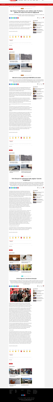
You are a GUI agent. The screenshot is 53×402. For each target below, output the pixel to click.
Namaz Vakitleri (35, 393)
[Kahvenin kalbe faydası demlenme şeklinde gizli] (14, 258)
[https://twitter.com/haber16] (23, 395)
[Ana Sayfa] (9, 6)
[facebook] (9, 18)
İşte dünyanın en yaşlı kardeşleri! (14, 271)
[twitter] (11, 18)
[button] (6, 4)
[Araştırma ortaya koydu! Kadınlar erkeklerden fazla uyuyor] (26, 258)
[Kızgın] (21, 35)
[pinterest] (18, 18)
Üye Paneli (50, 4)
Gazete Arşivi (28, 393)
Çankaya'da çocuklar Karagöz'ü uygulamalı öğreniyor (14, 376)
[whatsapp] (13, 18)
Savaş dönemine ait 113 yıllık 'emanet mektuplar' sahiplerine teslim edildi (14, 61)
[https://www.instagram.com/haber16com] (24, 395)
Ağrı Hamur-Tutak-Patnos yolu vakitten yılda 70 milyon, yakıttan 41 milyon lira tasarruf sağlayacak (25, 6)
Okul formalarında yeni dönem (25, 375)
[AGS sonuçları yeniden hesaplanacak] (14, 381)
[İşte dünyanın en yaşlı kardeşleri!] (14, 267)
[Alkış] (13, 35)
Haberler (11, 6)
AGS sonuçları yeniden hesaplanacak (13, 385)
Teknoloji (11, 393)
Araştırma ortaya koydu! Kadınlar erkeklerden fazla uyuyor (25, 262)
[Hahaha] (24, 35)
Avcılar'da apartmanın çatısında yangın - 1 (25, 61)
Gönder (11, 49)
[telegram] (14, 18)
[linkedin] (16, 18)
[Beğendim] (10, 35)
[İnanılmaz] (27, 35)
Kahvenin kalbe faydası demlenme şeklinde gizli (14, 262)
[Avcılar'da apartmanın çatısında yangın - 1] (26, 57)
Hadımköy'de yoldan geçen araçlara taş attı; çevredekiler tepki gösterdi (26, 71)
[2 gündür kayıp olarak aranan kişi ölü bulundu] (14, 66)
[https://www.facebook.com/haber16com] (21, 395)
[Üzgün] (30, 35)
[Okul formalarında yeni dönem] (26, 371)
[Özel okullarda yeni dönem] (26, 381)
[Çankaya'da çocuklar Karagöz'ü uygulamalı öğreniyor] (14, 371)
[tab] (11, 41)
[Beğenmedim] (18, 35)
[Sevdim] (16, 35)
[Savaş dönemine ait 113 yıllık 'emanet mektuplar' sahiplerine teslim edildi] (14, 57)
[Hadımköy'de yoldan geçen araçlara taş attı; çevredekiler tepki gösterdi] (26, 66)
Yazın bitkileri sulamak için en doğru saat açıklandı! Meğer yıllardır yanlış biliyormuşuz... (26, 272)
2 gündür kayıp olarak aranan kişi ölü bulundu (14, 71)
